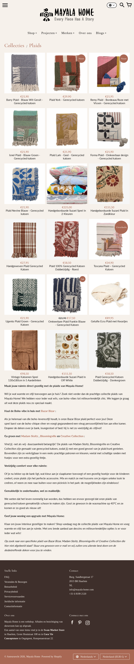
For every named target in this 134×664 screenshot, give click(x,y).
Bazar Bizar (48, 410)
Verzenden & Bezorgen (15, 582)
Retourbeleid (10, 587)
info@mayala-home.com (81, 589)
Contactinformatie (13, 606)
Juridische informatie (14, 601)
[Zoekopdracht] (122, 5)
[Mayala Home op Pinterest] (80, 623)
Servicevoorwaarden (14, 596)
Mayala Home (33, 656)
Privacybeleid (11, 591)
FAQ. (7, 577)
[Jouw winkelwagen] (129, 5)
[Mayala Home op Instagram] (88, 623)
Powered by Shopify (52, 656)
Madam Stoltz (29, 436)
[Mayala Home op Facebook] (72, 623)
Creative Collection (72, 436)
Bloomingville (48, 436)
